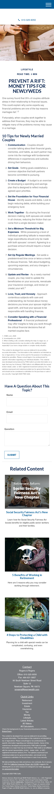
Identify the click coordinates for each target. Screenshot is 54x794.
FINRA (18, 782)
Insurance (27, 709)
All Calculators (27, 726)
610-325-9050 (28, 20)
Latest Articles (27, 720)
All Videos (27, 723)
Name (9, 395)
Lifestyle (27, 717)
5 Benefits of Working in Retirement (27, 576)
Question (9, 429)
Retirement (27, 700)
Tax (27, 711)
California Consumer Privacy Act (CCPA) (24, 764)
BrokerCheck (7, 731)
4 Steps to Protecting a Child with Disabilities (27, 636)
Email (9, 412)
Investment (27, 703)
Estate (27, 706)
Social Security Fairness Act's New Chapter (27, 514)
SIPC (22, 782)
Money (27, 714)
